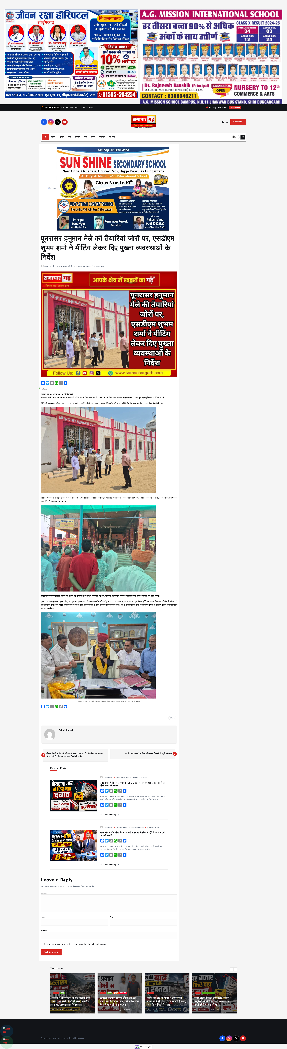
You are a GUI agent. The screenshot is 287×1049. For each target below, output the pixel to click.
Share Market (126, 777)
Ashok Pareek (49, 266)
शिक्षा (85, 137)
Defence (119, 827)
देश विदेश (112, 137)
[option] (72, 993)
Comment (45, 893)
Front (65, 266)
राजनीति (77, 137)
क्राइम (62, 137)
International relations (137, 827)
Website (44, 931)
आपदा (157, 993)
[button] (232, 969)
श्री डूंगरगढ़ (71, 266)
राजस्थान (102, 137)
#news (173, 718)
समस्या (93, 137)
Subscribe (238, 122)
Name (44, 917)
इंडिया (110, 993)
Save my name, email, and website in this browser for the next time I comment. (75, 944)
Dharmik (59, 266)
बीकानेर (53, 137)
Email (112, 917)
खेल (69, 137)
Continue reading (108, 815)
